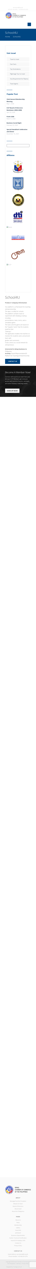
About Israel (18, 1209)
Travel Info (18, 1230)
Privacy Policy (18, 1245)
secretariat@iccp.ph (18, 7)
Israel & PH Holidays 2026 (18, 1240)
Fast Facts (13, 64)
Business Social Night (14, 123)
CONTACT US (12, 361)
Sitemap (18, 1263)
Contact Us (18, 1243)
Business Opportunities (18, 1235)
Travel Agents (14, 84)
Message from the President (18, 1201)
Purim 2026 (10, 117)
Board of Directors (18, 1206)
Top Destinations (15, 69)
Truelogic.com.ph (17, 1267)
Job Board (18, 1233)
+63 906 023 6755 (23, 1256)
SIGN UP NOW (12, 391)
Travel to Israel (14, 59)
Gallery (18, 1228)
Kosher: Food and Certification (18, 1238)
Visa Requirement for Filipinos (19, 79)
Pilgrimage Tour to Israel (17, 74)
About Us (18, 1220)
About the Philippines (18, 1211)
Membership (18, 1225)
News (18, 1222)
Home (7, 36)
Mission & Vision (18, 1204)
